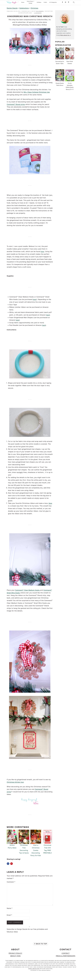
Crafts (45, 2)
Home (22, 2)
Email (9, 915)
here (42, 251)
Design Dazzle (12, 8)
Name (9, 908)
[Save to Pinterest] (11, 863)
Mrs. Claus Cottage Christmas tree (37, 92)
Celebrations (24, 8)
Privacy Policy (15, 953)
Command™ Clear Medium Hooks (27, 590)
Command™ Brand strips (16, 104)
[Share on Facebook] (8, 863)
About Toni (15, 956)
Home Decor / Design (30, 2)
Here (50, 503)
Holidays (39, 2)
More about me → (65, 35)
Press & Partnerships (65, 956)
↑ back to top (40, 944)
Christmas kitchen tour (15, 782)
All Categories (53, 2)
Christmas (34, 8)
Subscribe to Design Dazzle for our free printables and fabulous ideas (27, 930)
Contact (66, 953)
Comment (11, 882)
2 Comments (37, 12)
